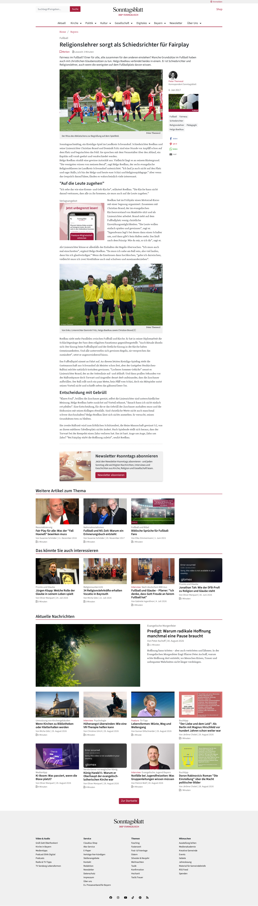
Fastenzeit (136, 846)
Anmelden (217, 1)
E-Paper (87, 850)
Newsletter (176, 23)
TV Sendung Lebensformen (48, 866)
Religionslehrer (177, 125)
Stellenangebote (91, 858)
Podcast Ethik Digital (45, 854)
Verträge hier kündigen (94, 854)
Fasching (135, 843)
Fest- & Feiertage (139, 850)
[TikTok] (133, 898)
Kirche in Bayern (43, 846)
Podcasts (40, 858)
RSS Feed (183, 869)
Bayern (158, 23)
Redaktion (88, 866)
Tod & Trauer (137, 877)
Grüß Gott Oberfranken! (47, 843)
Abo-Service (89, 846)
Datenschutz (89, 873)
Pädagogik (192, 125)
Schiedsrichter (176, 120)
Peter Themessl (176, 81)
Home (63, 31)
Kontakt (87, 862)
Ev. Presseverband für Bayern (97, 885)
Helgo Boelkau (177, 129)
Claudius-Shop (90, 843)
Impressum (88, 877)
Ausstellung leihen (187, 843)
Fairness (183, 116)
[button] (65, 52)
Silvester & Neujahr (140, 858)
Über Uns (192, 23)
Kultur (104, 23)
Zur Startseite (129, 801)
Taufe (133, 866)
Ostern (134, 854)
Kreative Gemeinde (188, 850)
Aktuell (62, 23)
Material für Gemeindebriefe (192, 866)
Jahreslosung (185, 862)
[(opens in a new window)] (110, 898)
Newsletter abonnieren (111, 475)
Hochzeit (135, 873)
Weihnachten (137, 862)
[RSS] (147, 898)
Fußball (173, 116)
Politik (89, 23)
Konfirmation (137, 869)
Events (182, 854)
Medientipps (41, 850)
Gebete (182, 858)
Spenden (183, 873)
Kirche (74, 23)
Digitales (141, 23)
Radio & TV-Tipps (44, 862)
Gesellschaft (122, 23)
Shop (219, 9)
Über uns (87, 881)
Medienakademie (187, 846)
